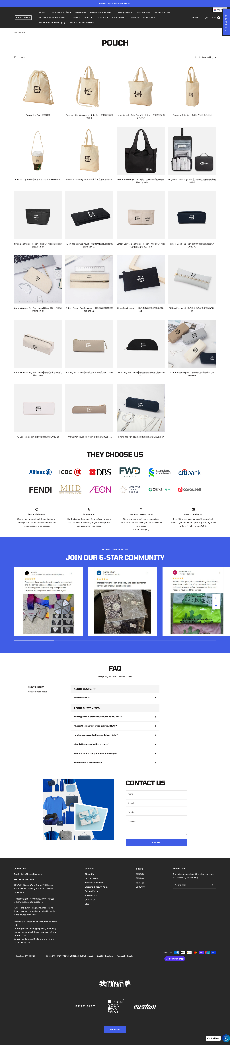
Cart (215, 17)
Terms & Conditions (94, 882)
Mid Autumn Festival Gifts (82, 22)
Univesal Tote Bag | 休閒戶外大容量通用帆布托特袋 (89, 179)
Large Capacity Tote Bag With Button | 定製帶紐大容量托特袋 (141, 116)
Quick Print (103, 17)
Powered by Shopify (125, 956)
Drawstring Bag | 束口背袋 (38, 115)
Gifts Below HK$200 (61, 12)
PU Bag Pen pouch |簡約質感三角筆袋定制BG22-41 (89, 372)
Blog (87, 904)
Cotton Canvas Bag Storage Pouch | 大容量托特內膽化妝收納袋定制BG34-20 (141, 245)
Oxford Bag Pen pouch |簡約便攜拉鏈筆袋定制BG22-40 (141, 374)
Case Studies (118, 17)
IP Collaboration (143, 12)
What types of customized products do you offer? (98, 716)
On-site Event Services (100, 12)
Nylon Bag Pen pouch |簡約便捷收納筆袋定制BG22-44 (140, 309)
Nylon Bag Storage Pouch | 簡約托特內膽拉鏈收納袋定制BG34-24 (38, 245)
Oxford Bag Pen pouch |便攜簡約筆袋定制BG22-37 (141, 437)
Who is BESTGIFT (82, 697)
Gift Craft (89, 17)
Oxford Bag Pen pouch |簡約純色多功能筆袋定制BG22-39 (192, 374)
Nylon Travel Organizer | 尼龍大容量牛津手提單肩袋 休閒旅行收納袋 (140, 181)
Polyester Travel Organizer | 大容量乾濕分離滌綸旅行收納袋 (192, 181)
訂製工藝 (140, 882)
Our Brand (115, 1029)
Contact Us (134, 17)
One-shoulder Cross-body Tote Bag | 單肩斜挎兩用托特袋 (89, 116)
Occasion (76, 17)
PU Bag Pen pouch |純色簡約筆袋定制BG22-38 (38, 437)
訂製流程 (140, 874)
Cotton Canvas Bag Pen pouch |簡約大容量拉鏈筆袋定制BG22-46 (38, 309)
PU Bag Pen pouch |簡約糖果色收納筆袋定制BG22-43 (192, 309)
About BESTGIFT (36, 687)
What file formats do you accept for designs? (95, 753)
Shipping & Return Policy (96, 887)
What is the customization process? (91, 744)
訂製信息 (140, 878)
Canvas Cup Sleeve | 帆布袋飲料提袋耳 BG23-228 (38, 179)
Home (16, 33)
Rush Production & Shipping (52, 22)
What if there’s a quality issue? (89, 762)
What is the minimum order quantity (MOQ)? (95, 726)
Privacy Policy (91, 891)
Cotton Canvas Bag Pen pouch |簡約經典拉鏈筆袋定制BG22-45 (89, 309)
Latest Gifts (80, 12)
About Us (89, 874)
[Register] (212, 885)
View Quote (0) (226, 22)
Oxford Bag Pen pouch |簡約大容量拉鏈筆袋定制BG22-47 (192, 245)
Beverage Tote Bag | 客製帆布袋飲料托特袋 (192, 115)
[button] (220, 9)
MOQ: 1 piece (149, 17)
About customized (38, 692)
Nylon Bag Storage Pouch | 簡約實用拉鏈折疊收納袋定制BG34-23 (89, 245)
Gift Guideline (91, 878)
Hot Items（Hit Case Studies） (53, 17)
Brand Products (162, 12)
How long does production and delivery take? (96, 735)
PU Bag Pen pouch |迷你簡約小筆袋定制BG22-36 (89, 437)
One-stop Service (124, 12)
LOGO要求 (140, 887)
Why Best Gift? (92, 895)
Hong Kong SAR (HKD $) (25, 956)
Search (195, 17)
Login (205, 17)
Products (43, 12)
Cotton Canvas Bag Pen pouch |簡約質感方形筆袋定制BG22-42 (38, 374)
